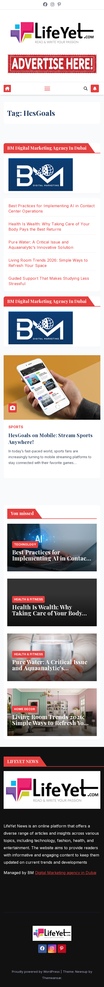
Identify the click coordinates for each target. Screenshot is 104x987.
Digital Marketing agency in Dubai (65, 872)
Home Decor (24, 709)
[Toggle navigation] (47, 88)
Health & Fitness (28, 599)
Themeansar (51, 978)
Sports (15, 427)
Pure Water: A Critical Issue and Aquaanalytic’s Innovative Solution (49, 668)
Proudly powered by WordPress (36, 971)
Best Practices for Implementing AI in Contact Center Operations (50, 558)
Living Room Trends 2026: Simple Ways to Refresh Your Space (51, 723)
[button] (86, 88)
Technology (25, 544)
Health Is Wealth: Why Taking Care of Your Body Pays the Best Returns (47, 613)
